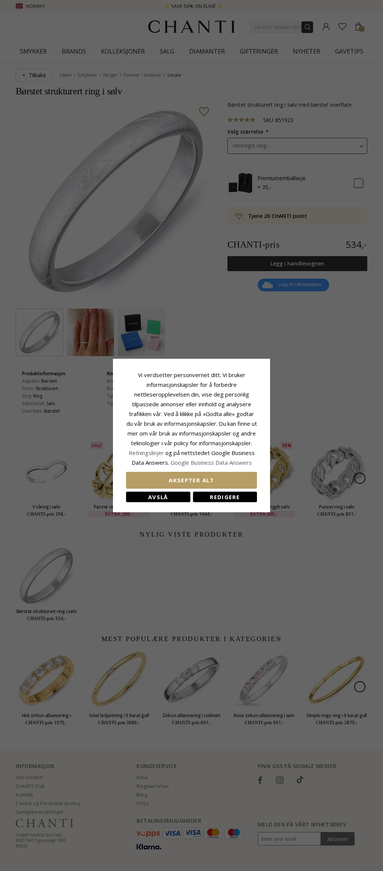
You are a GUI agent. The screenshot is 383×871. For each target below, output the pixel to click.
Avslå (158, 497)
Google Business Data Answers (211, 462)
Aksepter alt (191, 480)
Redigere (225, 497)
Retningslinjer (147, 452)
